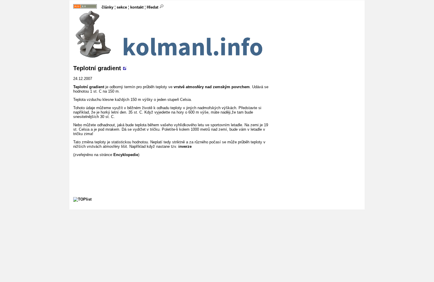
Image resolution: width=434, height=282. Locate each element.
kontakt (136, 7)
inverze (185, 146)
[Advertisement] (180, 170)
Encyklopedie (125, 155)
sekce (122, 7)
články (107, 7)
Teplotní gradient (97, 68)
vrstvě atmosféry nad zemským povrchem (212, 87)
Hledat (153, 7)
